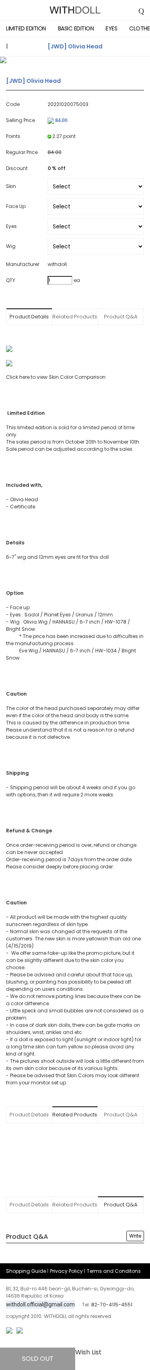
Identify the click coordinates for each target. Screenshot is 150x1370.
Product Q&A (121, 316)
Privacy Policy (66, 1271)
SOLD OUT (38, 1358)
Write (135, 1235)
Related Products (74, 316)
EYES (111, 28)
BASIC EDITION (76, 28)
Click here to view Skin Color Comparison (56, 377)
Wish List (88, 1352)
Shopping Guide (26, 1271)
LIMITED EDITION (26, 28)
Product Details (29, 316)
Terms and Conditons (114, 1271)
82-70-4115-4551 (111, 1304)
